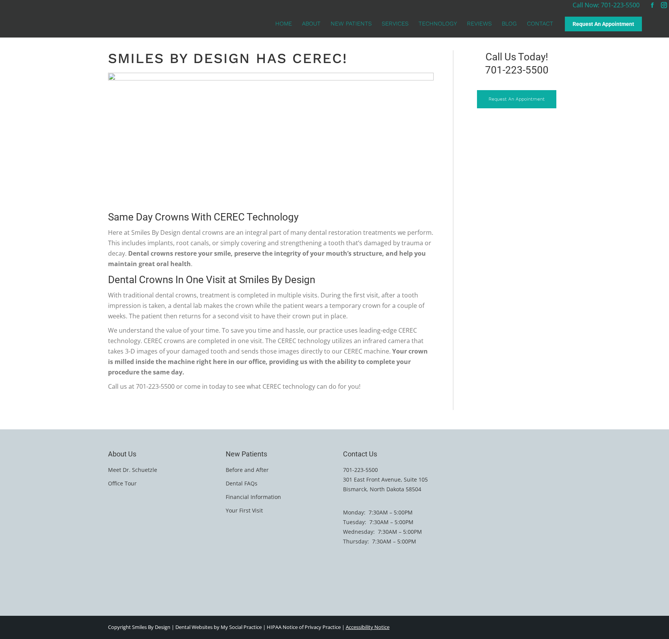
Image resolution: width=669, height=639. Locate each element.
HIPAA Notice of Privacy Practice (304, 627)
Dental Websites (194, 627)
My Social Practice (241, 627)
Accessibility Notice (367, 627)
